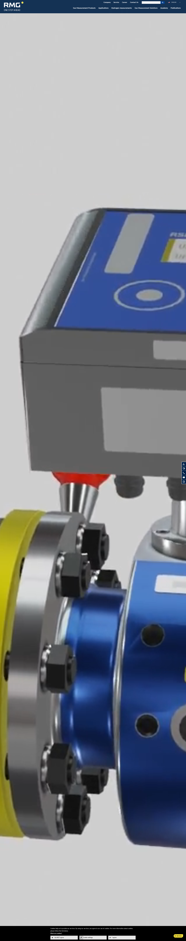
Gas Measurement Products (84, 8)
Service (116, 2)
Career (124, 2)
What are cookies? (56, 933)
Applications (103, 8)
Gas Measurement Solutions (146, 8)
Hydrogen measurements (121, 8)
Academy (164, 8)
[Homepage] (14, 11)
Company (107, 2)
